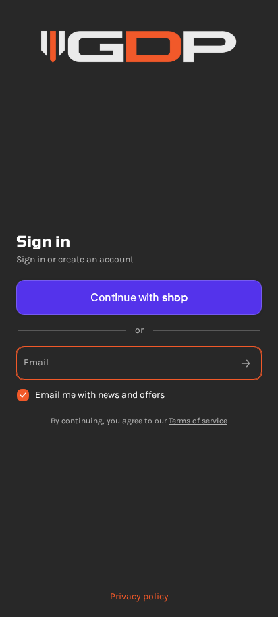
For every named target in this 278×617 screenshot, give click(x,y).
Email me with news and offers (100, 395)
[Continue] (245, 363)
